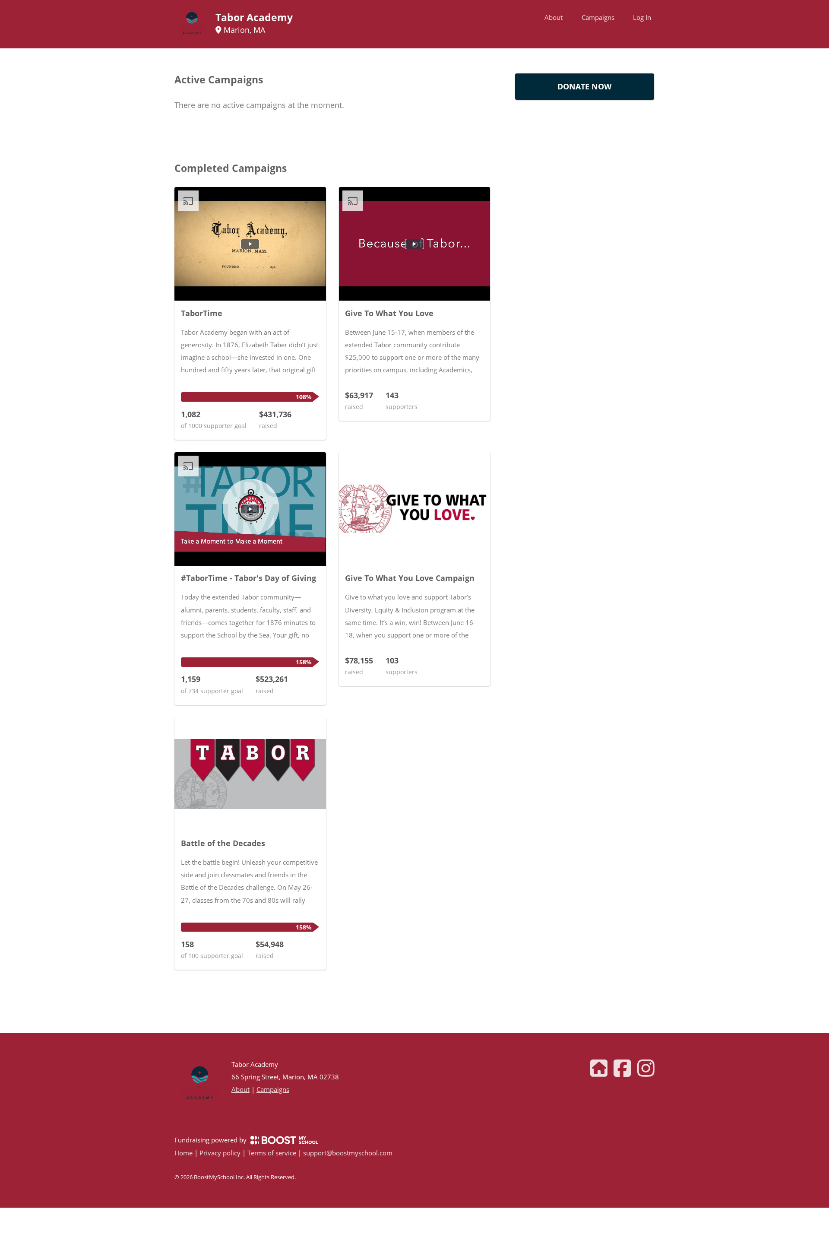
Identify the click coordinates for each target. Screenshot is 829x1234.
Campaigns (598, 17)
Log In (642, 17)
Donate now (584, 86)
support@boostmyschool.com (347, 1152)
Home (183, 1152)
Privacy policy (219, 1152)
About (553, 17)
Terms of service (271, 1152)
